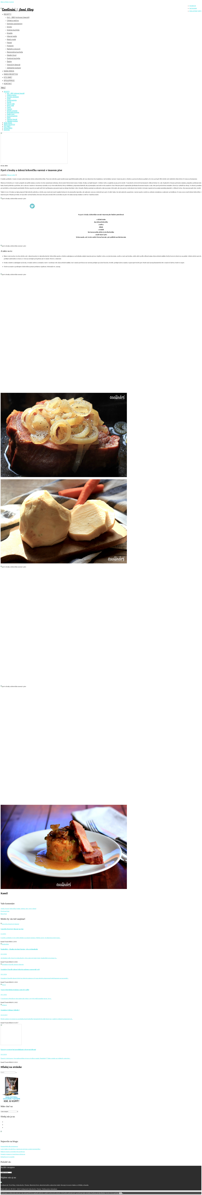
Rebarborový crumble (7, 1157)
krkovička (13, 908)
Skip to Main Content (7, 2)
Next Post (4, 914)
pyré (30, 908)
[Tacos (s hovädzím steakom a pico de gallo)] (101, 984)
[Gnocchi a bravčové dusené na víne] (101, 924)
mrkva (23, 908)
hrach (7, 908)
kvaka (18, 908)
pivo (27, 908)
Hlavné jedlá (11, 175)
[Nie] (122, 1193)
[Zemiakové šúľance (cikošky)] (101, 1005)
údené (34, 908)
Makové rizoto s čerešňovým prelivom (13, 1152)
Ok (120, 1193)
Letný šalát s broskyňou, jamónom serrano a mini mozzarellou (20, 1149)
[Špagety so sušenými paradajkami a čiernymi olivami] (101, 1035)
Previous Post (5, 911)
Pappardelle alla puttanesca (9, 1146)
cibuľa (2, 908)
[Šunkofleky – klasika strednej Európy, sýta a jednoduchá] (101, 944)
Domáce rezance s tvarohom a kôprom (13, 1154)
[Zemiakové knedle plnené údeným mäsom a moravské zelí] (101, 964)
